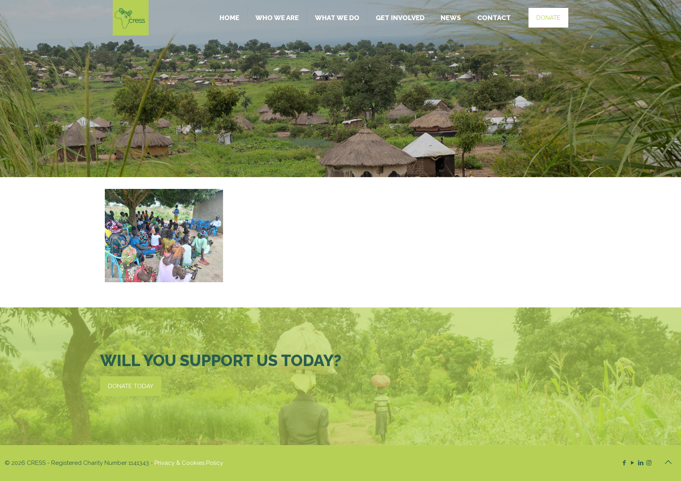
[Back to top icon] (668, 462)
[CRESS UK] (131, 17)
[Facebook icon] (624, 462)
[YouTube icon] (632, 462)
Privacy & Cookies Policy (188, 462)
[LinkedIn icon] (641, 462)
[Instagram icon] (649, 462)
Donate (548, 17)
